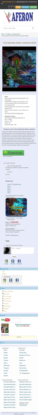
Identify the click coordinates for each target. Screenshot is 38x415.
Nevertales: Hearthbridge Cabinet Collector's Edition (11, 405)
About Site (22, 350)
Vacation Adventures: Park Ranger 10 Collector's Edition (26, 397)
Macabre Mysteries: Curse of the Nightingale (26, 389)
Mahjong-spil (6, 294)
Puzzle (5, 311)
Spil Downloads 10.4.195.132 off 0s (19, 2)
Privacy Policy (22, 352)
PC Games (8, 34)
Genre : (9, 186)
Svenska (6, 370)
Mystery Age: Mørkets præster (11, 392)
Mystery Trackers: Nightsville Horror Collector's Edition (11, 402)
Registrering (22, 365)
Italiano (5, 363)
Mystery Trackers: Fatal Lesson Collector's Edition (11, 407)
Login (3, 271)
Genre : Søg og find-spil (14, 166)
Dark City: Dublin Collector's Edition (11, 389)
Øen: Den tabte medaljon (25, 399)
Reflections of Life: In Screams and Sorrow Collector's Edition (26, 382)
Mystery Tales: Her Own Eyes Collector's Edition (26, 387)
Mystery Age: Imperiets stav (22, 324)
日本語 (5, 373)
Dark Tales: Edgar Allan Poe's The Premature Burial (26, 384)
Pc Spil (18, 7)
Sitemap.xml (21, 414)
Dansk (5, 350)
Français (6, 360)
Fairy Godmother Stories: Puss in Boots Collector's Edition (11, 384)
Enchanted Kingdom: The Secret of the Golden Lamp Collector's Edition (11, 387)
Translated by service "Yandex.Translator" (23, 404)
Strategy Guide (26, 373)
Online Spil (33, 7)
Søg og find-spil (16, 34)
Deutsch (6, 355)
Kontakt (21, 358)
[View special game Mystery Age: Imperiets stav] (5, 328)
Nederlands (7, 365)
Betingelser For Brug (24, 355)
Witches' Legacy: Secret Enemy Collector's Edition (26, 392)
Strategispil (6, 308)
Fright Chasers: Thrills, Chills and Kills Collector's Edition (11, 397)
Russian (6, 375)
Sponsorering (22, 368)
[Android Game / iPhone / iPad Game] (11, 7)
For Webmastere (23, 370)
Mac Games (25, 7)
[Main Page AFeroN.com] (19, 17)
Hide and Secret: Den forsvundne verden (26, 394)
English (5, 352)
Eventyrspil (6, 303)
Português (6, 368)
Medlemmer (22, 360)
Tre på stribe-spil (7, 301)
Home (2, 34)
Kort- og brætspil (7, 296)
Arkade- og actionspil (8, 291)
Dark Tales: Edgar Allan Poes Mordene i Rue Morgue (11, 382)
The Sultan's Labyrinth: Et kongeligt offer (11, 394)
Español (6, 358)
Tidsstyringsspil (7, 306)
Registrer (4, 273)
